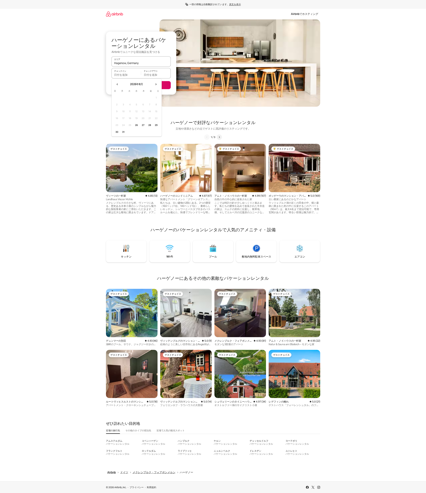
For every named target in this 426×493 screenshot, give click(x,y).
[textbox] (126, 75)
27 (143, 125)
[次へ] (219, 137)
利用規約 (151, 487)
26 (136, 125)
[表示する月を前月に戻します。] (117, 84)
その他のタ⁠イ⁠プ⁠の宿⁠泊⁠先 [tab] (138, 430)
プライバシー (137, 487)
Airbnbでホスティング (304, 14)
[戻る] (207, 137)
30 (116, 131)
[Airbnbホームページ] (114, 14)
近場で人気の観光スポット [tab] (171, 430)
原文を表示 (235, 4)
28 (149, 125)
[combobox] (141, 63)
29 (156, 125)
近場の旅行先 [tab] (113, 430)
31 (123, 131)
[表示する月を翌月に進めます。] (156, 84)
